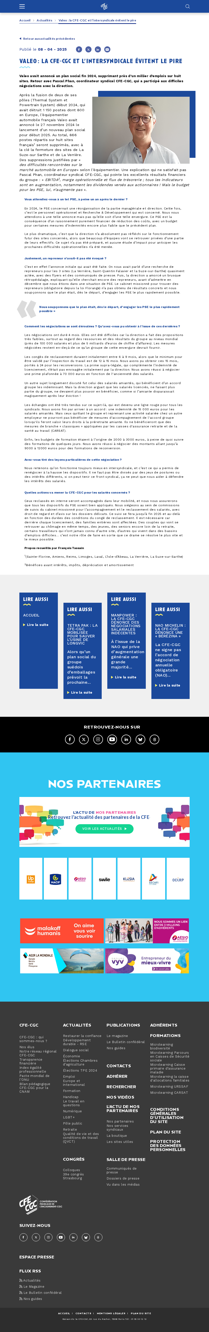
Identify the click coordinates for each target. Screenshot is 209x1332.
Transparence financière (31, 1061)
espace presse (36, 1256)
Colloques (71, 1170)
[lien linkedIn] (126, 739)
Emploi (69, 1077)
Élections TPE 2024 (80, 1071)
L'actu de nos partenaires (123, 1108)
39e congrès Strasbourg (73, 1176)
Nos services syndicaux (117, 1128)
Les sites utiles (120, 1142)
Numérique (72, 1111)
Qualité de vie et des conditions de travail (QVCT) (81, 1138)
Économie (71, 1056)
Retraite (70, 1130)
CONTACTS (83, 1313)
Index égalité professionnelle (32, 1070)
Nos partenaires (120, 1122)
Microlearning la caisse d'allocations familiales (170, 1079)
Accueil (25, 20)
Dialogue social (76, 1050)
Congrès (74, 1159)
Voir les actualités (102, 829)
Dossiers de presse (123, 1179)
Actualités (44, 20)
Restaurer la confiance (82, 1036)
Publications (123, 1025)
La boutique (117, 1136)
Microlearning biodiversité (161, 1046)
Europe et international (74, 1083)
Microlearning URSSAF (169, 1087)
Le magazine (117, 1036)
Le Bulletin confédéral (126, 1042)
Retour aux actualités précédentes (49, 38)
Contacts (119, 1066)
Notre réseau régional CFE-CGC (38, 1053)
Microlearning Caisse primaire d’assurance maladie (168, 1068)
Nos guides (116, 1048)
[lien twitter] (84, 739)
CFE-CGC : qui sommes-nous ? (33, 1039)
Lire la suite (37, 624)
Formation (72, 1091)
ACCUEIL (64, 1313)
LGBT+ (69, 1117)
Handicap (71, 1097)
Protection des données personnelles (168, 1145)
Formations (165, 1035)
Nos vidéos (120, 1097)
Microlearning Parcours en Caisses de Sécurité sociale (170, 1056)
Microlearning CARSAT (169, 1093)
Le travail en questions (73, 1103)
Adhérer (117, 1076)
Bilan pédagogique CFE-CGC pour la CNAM (34, 1088)
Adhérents (163, 1025)
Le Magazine (33, 1287)
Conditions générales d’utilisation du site (167, 1115)
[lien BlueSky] (140, 739)
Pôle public (72, 1124)
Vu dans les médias (123, 1185)
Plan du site (165, 1132)
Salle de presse (126, 1159)
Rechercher (121, 1087)
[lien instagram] (98, 739)
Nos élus (26, 1047)
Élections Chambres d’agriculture (80, 1063)
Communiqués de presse (122, 1170)
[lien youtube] (112, 739)
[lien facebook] (70, 739)
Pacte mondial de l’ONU (34, 1078)
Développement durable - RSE (77, 1042)
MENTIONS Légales (111, 1313)
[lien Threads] (154, 739)
